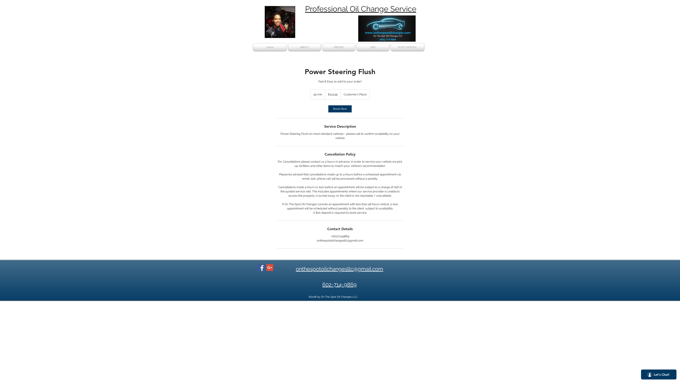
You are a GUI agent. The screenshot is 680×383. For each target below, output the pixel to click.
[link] (340, 108)
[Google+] (269, 267)
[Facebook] (261, 267)
